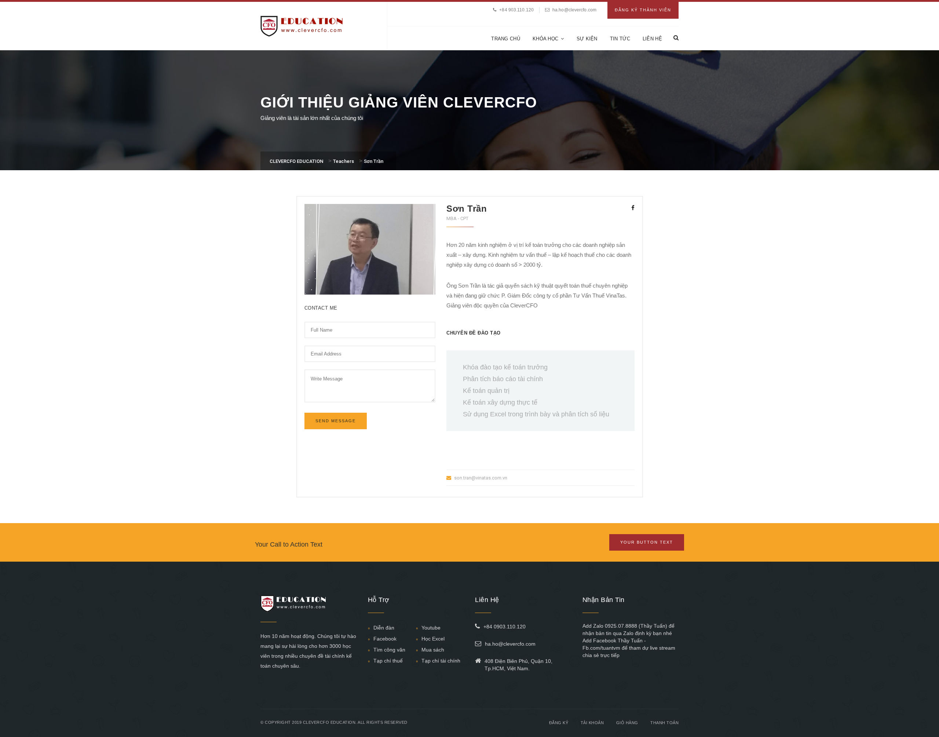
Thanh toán (664, 722)
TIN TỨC (620, 38)
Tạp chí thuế (388, 661)
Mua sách (432, 650)
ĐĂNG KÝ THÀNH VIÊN (643, 10)
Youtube (431, 628)
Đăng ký (559, 722)
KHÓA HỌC (545, 38)
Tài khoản (592, 722)
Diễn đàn (383, 628)
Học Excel (433, 639)
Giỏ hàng (627, 722)
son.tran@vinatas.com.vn (480, 478)
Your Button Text (646, 542)
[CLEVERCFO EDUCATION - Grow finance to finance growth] (301, 25)
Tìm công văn (389, 650)
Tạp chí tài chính (440, 661)
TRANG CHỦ (505, 38)
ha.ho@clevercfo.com (574, 9)
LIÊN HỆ (652, 38)
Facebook (385, 639)
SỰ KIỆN (587, 38)
